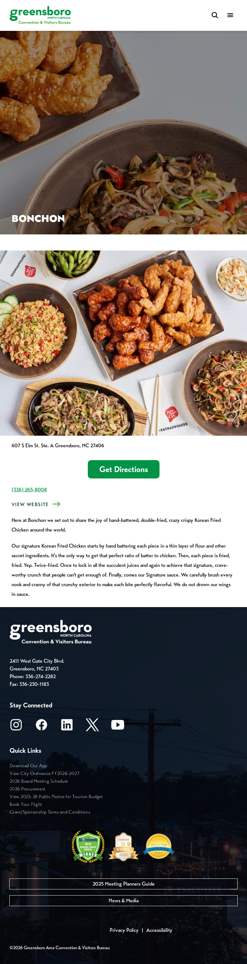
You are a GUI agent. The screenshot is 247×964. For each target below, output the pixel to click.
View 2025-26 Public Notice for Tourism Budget (56, 796)
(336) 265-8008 (29, 490)
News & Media (124, 900)
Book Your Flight (26, 804)
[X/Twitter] (92, 727)
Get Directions (123, 469)
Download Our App (28, 765)
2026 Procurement (28, 789)
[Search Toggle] (215, 15)
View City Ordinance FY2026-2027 (44, 773)
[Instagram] (16, 727)
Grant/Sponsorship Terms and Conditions (50, 812)
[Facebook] (41, 727)
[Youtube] (117, 727)
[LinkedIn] (66, 727)
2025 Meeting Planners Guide (124, 884)
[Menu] (230, 15)
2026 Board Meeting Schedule (39, 781)
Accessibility (159, 930)
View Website (30, 504)
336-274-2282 (40, 676)
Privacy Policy (124, 930)
